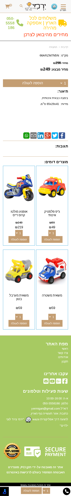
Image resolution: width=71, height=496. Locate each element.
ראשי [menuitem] (65, 348)
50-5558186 (10, 23)
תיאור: (62, 91)
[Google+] (48, 135)
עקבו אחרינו (56, 373)
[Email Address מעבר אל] (46, 382)
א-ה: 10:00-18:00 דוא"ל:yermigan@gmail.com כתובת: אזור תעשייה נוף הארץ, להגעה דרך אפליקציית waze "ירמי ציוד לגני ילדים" (37, 412)
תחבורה (53, 47)
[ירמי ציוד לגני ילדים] (35, 6)
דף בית (64, 47)
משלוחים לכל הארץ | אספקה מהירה (41, 22)
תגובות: (61, 146)
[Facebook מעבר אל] (64, 382)
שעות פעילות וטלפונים (45, 391)
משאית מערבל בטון (19, 297)
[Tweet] (55, 135)
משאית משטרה (52, 295)
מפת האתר (57, 344)
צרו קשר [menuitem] (63, 353)
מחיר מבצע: (59, 69)
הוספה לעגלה (32, 83)
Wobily (24, 485)
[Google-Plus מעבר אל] (58, 382)
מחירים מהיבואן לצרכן (46, 34)
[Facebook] (62, 135)
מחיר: (60, 63)
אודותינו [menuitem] (63, 357)
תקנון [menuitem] (65, 361)
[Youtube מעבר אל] (52, 382)
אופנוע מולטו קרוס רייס (19, 213)
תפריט (63, 10)
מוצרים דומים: (56, 162)
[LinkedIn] (40, 135)
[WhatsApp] (26, 135)
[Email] (33, 135)
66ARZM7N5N (49, 55)
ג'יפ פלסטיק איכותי (52, 213)
